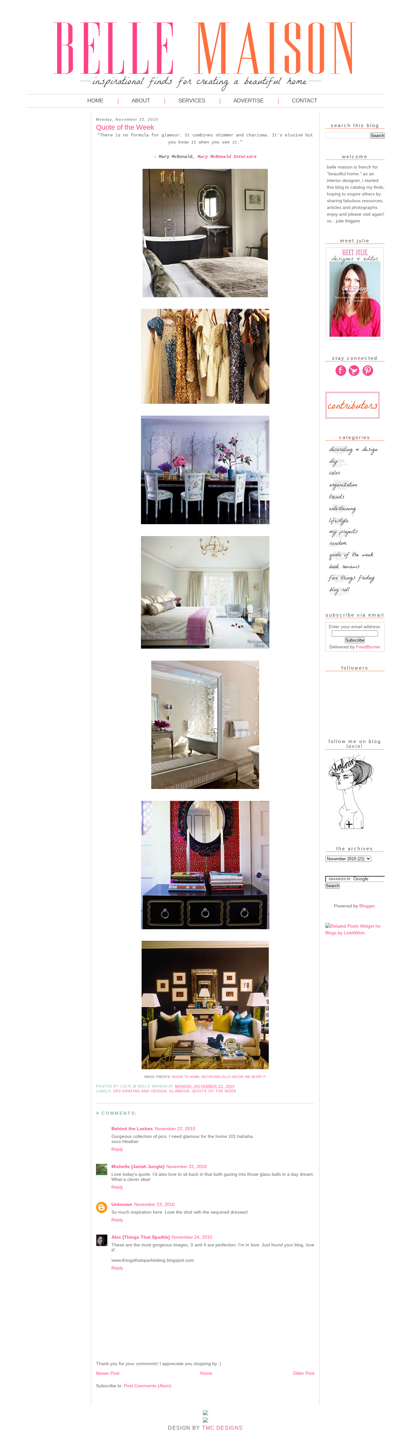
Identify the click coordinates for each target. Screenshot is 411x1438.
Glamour (179, 1091)
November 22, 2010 (175, 1128)
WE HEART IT (255, 1076)
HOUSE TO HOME (185, 1076)
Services (191, 101)
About (141, 101)
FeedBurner (368, 646)
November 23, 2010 (154, 1204)
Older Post (303, 1373)
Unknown (121, 1204)
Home (95, 101)
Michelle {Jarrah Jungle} (137, 1166)
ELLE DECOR (232, 1076)
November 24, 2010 (192, 1237)
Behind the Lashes (132, 1128)
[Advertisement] (52, 212)
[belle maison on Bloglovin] (351, 828)
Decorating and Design (140, 1091)
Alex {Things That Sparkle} (140, 1237)
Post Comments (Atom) (147, 1385)
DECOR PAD (210, 1076)
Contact (304, 101)
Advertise (248, 101)
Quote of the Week (214, 1091)
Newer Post (107, 1373)
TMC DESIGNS (222, 1428)
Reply (117, 1149)
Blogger (367, 905)
